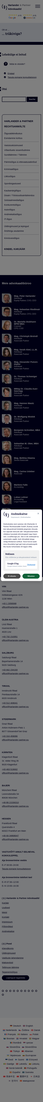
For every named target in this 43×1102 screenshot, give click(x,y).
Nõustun (31, 576)
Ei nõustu (12, 576)
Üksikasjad (31, 565)
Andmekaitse (26, 517)
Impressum (15, 517)
